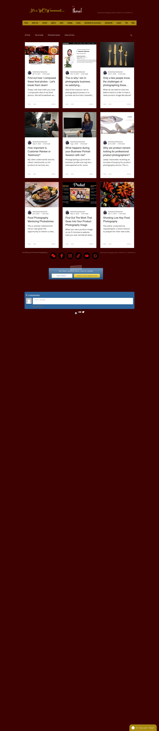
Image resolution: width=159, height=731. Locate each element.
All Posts (27, 35)
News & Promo (69, 35)
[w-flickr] (79, 312)
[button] (53, 22)
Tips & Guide (39, 35)
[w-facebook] (76, 313)
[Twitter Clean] (83, 312)
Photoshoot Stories (54, 35)
